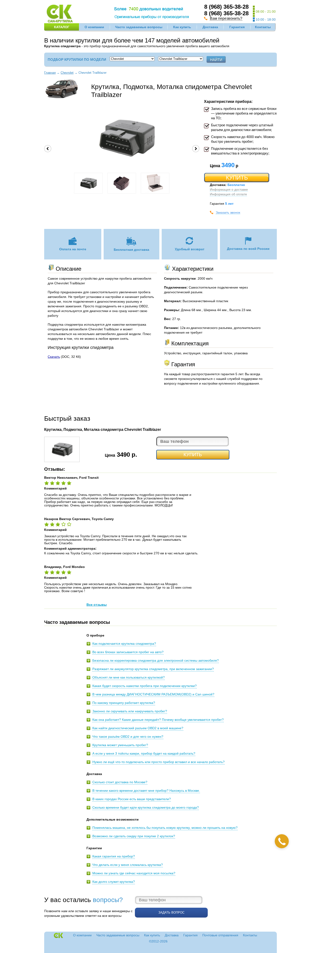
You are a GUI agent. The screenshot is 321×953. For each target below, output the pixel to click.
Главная (50, 72)
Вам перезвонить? (226, 18)
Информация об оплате (228, 194)
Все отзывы (96, 604)
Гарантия (237, 27)
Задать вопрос (171, 912)
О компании (94, 27)
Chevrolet (67, 72)
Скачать (54, 357)
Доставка (210, 27)
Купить (237, 177)
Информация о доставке (229, 189)
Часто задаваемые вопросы (138, 27)
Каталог (61, 27)
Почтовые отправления (220, 935)
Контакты (263, 27)
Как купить (182, 27)
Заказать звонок (228, 212)
